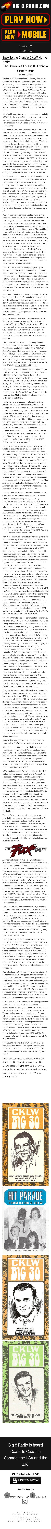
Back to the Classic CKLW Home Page (24, 59)
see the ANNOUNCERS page (26, 365)
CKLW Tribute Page (19, 1497)
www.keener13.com (20, 199)
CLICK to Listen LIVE (25, 1474)
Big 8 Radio (41, 1497)
